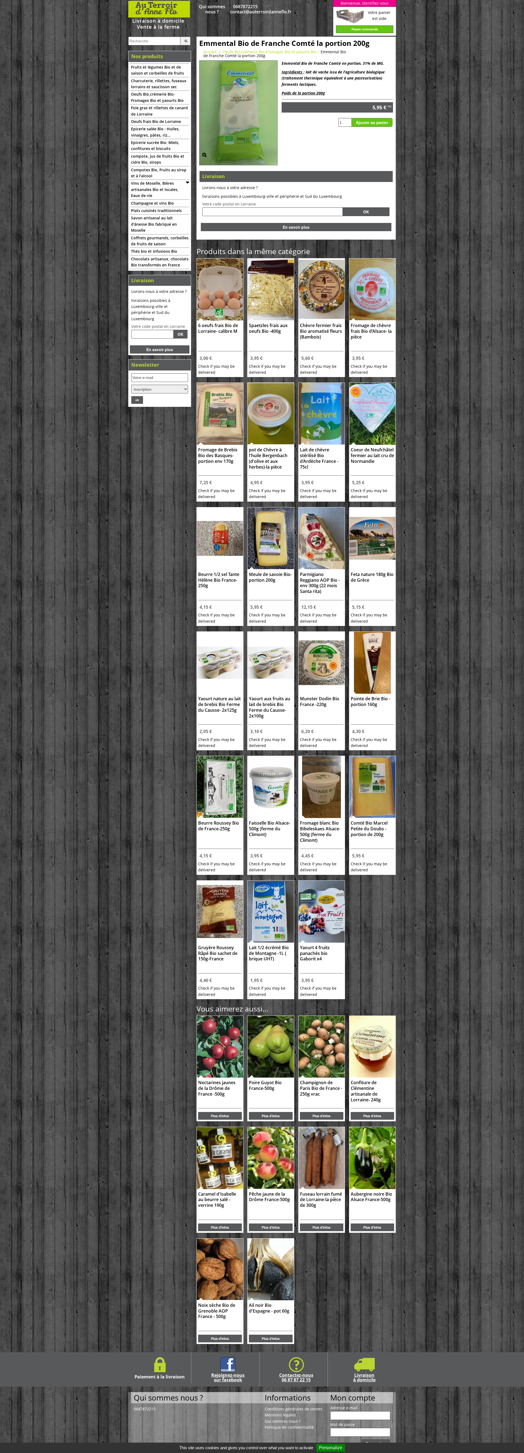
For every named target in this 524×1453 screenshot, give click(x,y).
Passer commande (365, 29)
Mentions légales (280, 1414)
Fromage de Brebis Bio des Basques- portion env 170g (217, 455)
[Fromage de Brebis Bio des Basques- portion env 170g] (220, 414)
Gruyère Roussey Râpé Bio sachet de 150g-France (217, 953)
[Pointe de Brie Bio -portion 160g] (372, 663)
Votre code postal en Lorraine (158, 326)
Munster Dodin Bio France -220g (319, 701)
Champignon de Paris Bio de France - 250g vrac (321, 1088)
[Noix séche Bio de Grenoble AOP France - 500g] (220, 1269)
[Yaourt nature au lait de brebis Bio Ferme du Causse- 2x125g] (220, 663)
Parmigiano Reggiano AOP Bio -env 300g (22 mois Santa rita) (320, 583)
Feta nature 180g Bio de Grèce (372, 577)
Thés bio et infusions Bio (154, 251)
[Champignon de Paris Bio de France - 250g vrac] (322, 1047)
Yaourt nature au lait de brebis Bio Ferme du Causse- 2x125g (219, 704)
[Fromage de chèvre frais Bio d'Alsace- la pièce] (372, 289)
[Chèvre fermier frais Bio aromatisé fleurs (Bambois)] (322, 289)
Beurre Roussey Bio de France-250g (218, 826)
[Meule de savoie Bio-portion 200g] (271, 538)
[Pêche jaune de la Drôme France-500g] (271, 1158)
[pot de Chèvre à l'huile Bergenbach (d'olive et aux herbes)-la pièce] (271, 414)
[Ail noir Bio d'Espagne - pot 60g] (271, 1269)
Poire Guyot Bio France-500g (265, 1085)
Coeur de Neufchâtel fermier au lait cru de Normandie (372, 455)
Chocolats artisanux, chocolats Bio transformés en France (160, 261)
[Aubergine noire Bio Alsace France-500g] (372, 1158)
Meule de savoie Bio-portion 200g (270, 577)
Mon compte (352, 1397)
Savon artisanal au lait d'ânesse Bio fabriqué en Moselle (154, 224)
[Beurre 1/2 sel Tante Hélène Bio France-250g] (220, 538)
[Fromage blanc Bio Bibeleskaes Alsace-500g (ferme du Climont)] (322, 787)
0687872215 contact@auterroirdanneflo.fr (245, 9)
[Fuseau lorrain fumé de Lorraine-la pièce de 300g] (322, 1158)
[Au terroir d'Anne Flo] (159, 15)
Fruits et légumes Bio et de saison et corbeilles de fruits (157, 70)
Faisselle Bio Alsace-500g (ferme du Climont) (269, 828)
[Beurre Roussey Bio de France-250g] (220, 787)
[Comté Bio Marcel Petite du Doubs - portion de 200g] (372, 787)
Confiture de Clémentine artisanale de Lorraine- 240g (366, 1091)
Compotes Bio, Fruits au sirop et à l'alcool (158, 172)
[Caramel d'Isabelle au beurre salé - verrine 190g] (220, 1158)
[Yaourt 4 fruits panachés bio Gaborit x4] (322, 912)
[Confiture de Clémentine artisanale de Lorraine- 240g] (372, 1047)
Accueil (209, 51)
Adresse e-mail (344, 1408)
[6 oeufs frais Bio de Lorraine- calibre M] (220, 289)
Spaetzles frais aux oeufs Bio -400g (268, 328)
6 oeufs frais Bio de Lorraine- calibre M (218, 328)
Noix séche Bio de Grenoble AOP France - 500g (216, 1311)
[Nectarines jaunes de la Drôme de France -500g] (220, 1047)
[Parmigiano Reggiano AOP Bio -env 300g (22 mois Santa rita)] (322, 538)
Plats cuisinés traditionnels (156, 210)
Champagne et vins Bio (152, 203)
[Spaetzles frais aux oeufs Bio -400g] (271, 289)
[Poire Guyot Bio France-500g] (271, 1047)
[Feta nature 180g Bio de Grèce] (372, 538)
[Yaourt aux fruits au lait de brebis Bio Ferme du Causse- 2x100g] (271, 663)
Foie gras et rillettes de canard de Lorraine (159, 110)
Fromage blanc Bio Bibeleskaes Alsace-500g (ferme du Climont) (320, 831)
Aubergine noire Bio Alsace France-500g (371, 1197)
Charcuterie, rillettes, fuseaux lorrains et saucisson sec (158, 83)
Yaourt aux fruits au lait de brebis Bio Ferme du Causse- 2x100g (269, 707)
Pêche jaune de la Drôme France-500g (269, 1197)
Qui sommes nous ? (212, 9)
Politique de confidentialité (289, 1427)
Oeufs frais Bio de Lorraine (156, 121)
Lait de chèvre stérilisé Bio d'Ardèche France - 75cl (319, 458)
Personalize (330, 1447)
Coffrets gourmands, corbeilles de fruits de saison (160, 240)
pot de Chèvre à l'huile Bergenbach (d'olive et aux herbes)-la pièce (268, 458)
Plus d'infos (220, 1115)
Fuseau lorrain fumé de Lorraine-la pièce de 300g (321, 1199)
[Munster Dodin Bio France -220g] (322, 663)
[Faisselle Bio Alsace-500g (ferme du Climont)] (271, 787)
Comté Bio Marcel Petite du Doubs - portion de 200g (369, 828)
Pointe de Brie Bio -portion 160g (370, 701)
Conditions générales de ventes (293, 1408)
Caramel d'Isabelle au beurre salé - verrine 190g (217, 1199)
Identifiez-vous (375, 3)
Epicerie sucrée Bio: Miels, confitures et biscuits (155, 145)
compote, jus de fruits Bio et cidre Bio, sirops (157, 159)
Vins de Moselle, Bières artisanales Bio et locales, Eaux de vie (154, 189)
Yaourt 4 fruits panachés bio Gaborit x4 (315, 953)
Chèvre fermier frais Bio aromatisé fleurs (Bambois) (321, 331)
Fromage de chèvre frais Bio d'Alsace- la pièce (371, 331)
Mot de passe (342, 1424)
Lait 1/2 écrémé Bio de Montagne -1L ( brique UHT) (269, 953)
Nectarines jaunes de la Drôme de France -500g (217, 1088)
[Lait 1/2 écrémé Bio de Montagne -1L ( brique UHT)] (271, 912)
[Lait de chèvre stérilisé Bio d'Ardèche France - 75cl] (322, 414)
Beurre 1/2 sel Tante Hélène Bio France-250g (218, 580)
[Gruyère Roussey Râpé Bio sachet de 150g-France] (220, 912)
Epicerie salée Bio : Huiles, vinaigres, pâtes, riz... (155, 131)
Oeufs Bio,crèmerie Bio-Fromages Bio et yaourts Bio (157, 97)
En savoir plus (159, 349)
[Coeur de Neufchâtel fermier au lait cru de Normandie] (372, 414)
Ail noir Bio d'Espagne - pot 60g (269, 1308)
